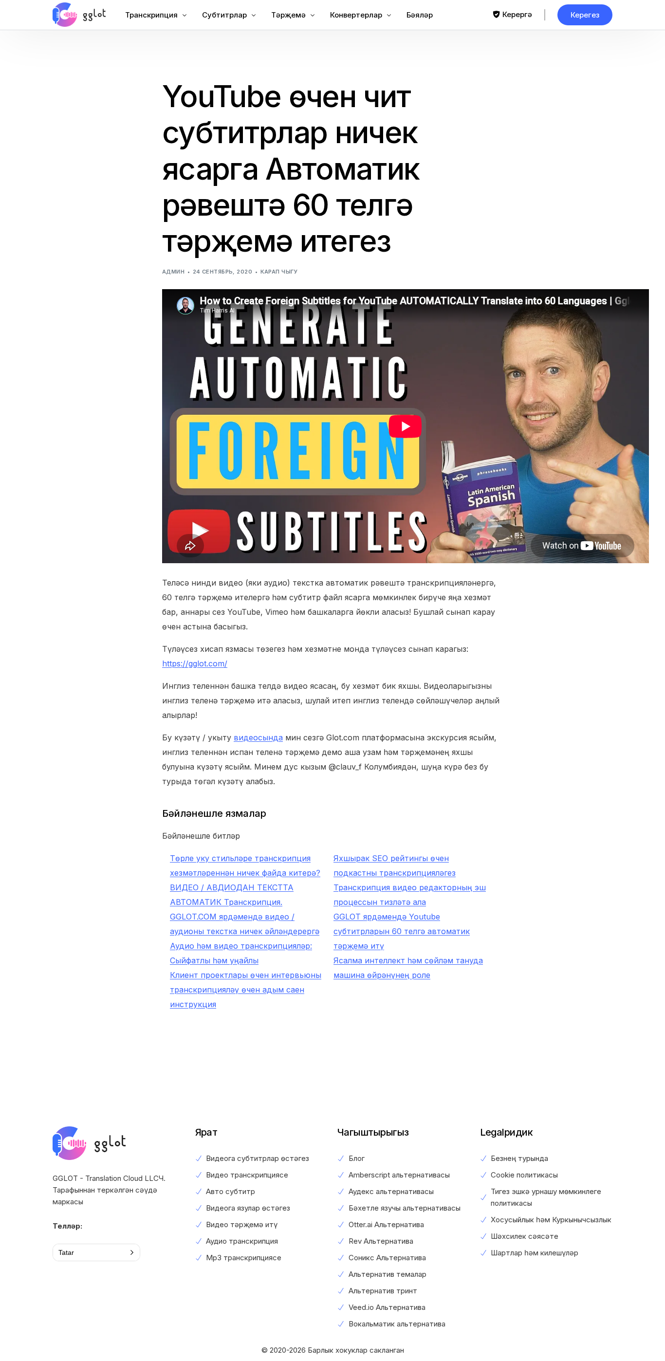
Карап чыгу (278, 271)
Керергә (517, 14)
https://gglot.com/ (194, 663)
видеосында (258, 737)
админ (173, 271)
